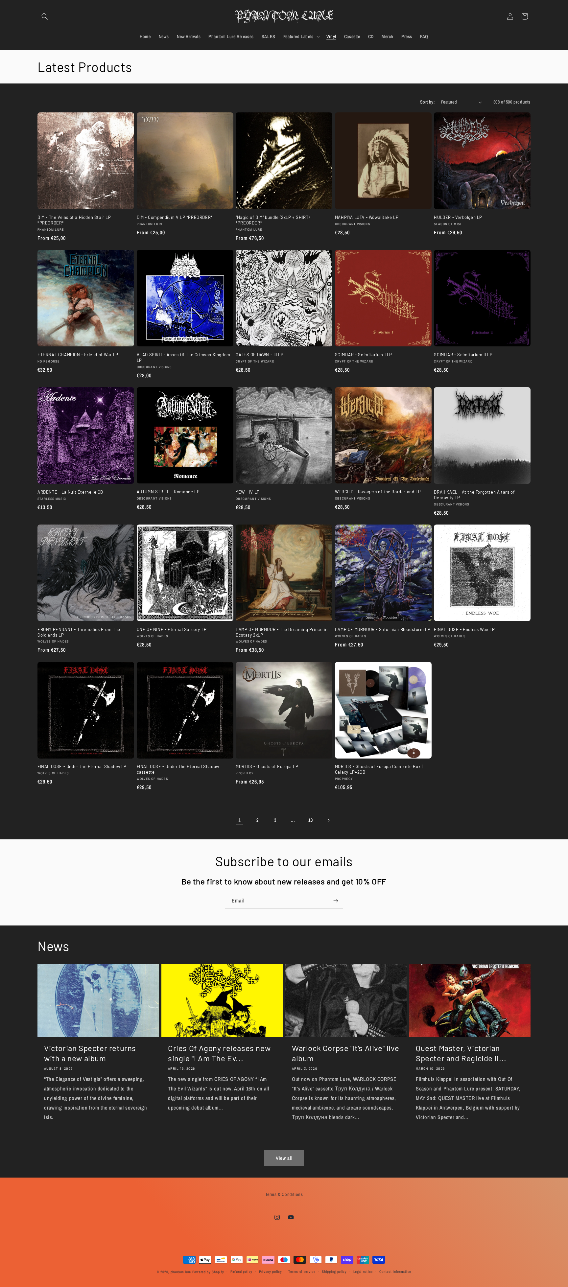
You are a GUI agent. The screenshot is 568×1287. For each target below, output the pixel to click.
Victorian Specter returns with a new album (90, 1053)
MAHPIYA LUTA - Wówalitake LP (367, 217)
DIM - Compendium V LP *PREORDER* (175, 217)
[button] (44, 16)
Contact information (395, 1271)
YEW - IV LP (248, 492)
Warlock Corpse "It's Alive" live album (345, 1053)
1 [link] (239, 820)
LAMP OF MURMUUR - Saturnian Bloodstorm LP (383, 629)
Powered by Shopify (208, 1272)
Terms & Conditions (284, 1194)
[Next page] (328, 820)
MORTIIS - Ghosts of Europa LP (267, 766)
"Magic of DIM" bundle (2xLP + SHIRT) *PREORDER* (273, 220)
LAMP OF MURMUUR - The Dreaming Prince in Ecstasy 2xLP (281, 632)
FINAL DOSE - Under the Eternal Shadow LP (82, 766)
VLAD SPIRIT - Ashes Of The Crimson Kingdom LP (183, 357)
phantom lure (181, 1272)
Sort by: (427, 102)
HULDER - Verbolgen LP (458, 217)
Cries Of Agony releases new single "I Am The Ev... (219, 1053)
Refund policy (241, 1271)
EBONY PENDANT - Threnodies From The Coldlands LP (78, 632)
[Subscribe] (335, 900)
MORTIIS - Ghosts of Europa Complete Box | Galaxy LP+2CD (379, 769)
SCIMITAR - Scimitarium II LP (463, 354)
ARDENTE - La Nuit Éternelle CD (70, 492)
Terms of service (301, 1271)
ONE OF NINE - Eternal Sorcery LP (172, 629)
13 (310, 820)
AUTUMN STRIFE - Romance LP (168, 491)
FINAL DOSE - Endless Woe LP (464, 629)
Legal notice (363, 1271)
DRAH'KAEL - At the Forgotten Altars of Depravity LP (474, 494)
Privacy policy (270, 1271)
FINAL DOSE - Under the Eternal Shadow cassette (178, 769)
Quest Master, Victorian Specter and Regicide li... (461, 1053)
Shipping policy (334, 1271)
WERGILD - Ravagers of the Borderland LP (378, 491)
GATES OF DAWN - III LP (259, 354)
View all (284, 1158)
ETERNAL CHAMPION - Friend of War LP (77, 354)
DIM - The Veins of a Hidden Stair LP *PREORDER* (74, 220)
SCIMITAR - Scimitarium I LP (363, 354)
